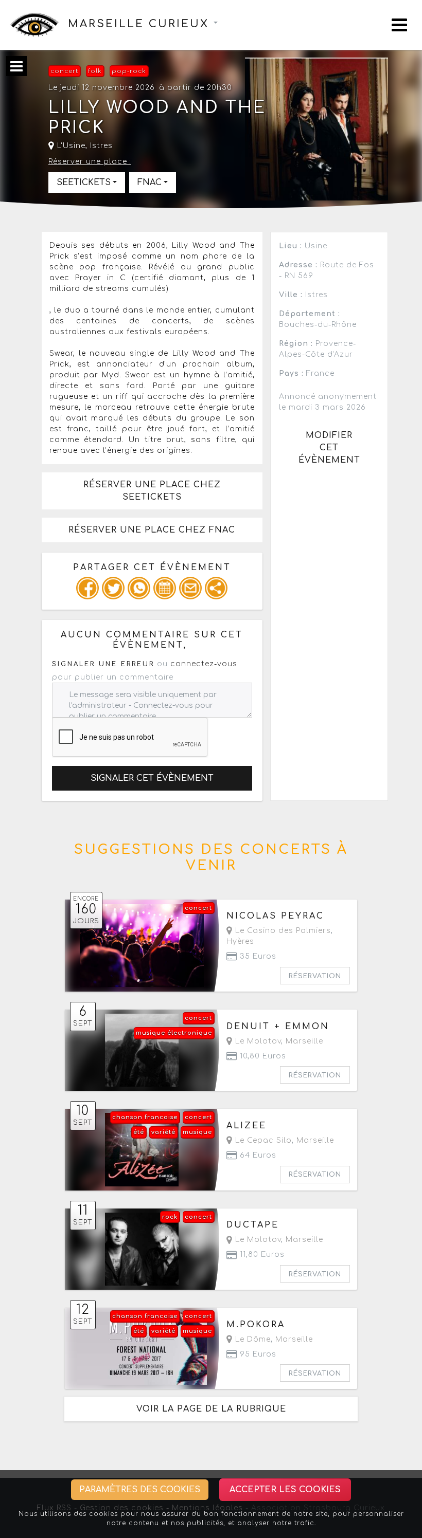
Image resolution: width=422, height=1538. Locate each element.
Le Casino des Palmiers (282, 931)
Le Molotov (257, 1041)
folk (95, 71)
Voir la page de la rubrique (211, 1409)
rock (170, 1217)
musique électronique (174, 1033)
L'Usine (70, 146)
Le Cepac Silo (262, 1140)
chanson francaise (145, 1117)
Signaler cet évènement (152, 778)
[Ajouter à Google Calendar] (164, 588)
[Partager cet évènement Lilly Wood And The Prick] (216, 588)
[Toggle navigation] (399, 24)
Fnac (149, 182)
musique (197, 1132)
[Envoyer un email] (190, 588)
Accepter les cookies (285, 1489)
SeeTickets (84, 182)
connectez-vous (203, 664)
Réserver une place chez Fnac (151, 530)
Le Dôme (252, 1339)
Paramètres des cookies (139, 1489)
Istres (101, 146)
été (138, 1132)
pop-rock (129, 71)
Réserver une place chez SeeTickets (152, 491)
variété (163, 1132)
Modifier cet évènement (329, 448)
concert (64, 71)
